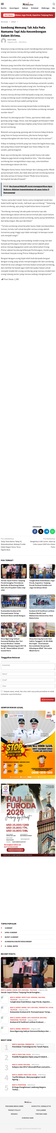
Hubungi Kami (27, 1118)
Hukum (14, 990)
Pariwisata (25, 1029)
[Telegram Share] (46, 531)
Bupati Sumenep (11, 937)
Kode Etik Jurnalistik (41, 1106)
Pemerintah (43, 1007)
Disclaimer (41, 1110)
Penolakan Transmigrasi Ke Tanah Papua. (30, 1047)
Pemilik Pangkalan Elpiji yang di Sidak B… (30, 1057)
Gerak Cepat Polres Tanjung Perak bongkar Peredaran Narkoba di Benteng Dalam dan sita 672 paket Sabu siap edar (13, 585)
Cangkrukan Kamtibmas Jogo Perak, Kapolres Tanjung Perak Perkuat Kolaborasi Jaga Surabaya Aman (42, 584)
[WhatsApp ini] (52, 531)
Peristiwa (21, 1054)
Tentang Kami (41, 1114)
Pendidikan (14, 1020)
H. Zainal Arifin (11, 946)
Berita (3, 990)
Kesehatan (35, 1018)
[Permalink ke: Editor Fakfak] (3, 41)
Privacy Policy (14, 1110)
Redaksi (14, 1114)
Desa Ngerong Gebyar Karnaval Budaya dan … (30, 1031)
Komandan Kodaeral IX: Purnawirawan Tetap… (31, 1012)
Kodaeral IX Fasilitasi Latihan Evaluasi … (28, 1022)
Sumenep (8, 928)
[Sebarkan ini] (35, 531)
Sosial (50, 1007)
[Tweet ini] (40, 531)
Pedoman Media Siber (14, 1106)
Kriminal (34, 997)
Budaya (18, 1007)
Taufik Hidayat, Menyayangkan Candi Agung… (28, 1078)
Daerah (9, 990)
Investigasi (25, 997)
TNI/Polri (33, 990)
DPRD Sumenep (11, 932)
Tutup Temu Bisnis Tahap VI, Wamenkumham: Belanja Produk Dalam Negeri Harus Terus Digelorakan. (13, 544)
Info (19, 990)
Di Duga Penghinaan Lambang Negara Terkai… (29, 1088)
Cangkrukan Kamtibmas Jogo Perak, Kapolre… (30, 1002)
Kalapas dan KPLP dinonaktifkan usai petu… (32, 1067)
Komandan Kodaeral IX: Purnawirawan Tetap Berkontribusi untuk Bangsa (13, 613)
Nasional (25, 990)
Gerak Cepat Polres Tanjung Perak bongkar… (21, 992)
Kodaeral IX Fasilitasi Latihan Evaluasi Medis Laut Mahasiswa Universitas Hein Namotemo (41, 614)
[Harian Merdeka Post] (28, 3)
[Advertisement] (28, 402)
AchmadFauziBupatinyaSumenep (18, 941)
